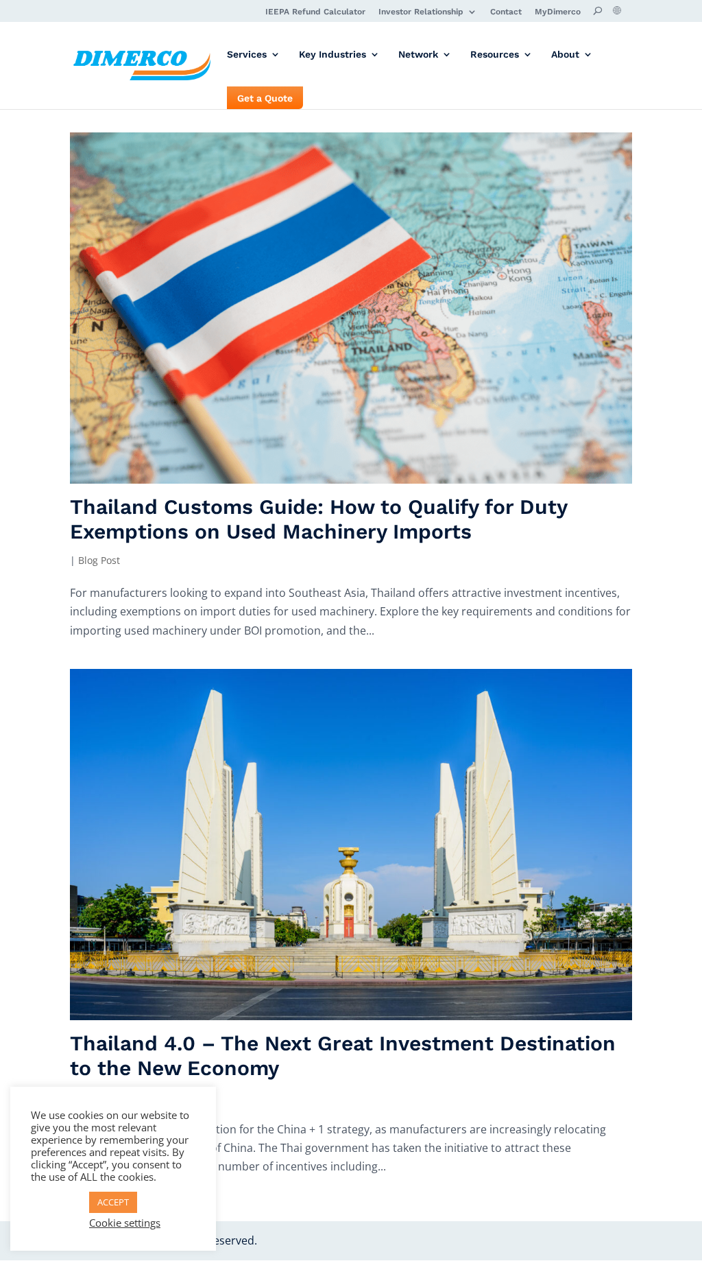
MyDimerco (558, 12)
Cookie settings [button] (124, 1222)
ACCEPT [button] (113, 1202)
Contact (506, 12)
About (565, 54)
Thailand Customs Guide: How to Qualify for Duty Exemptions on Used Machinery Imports (318, 519)
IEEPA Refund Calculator (315, 12)
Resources (494, 54)
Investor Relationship (420, 12)
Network (418, 54)
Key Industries (332, 54)
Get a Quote (265, 98)
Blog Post (99, 560)
